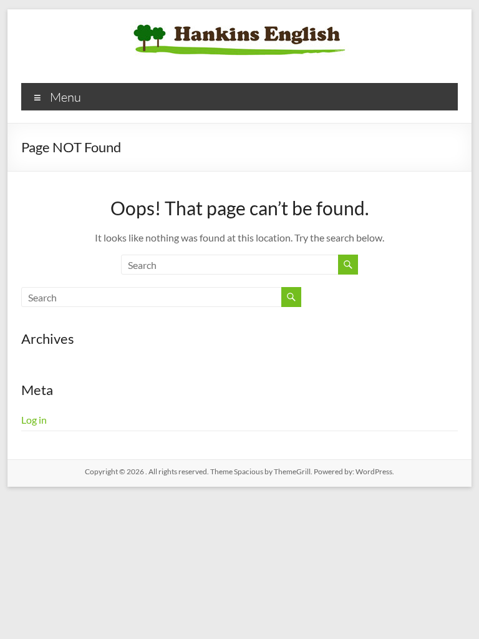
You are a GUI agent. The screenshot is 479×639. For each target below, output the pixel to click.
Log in (34, 420)
